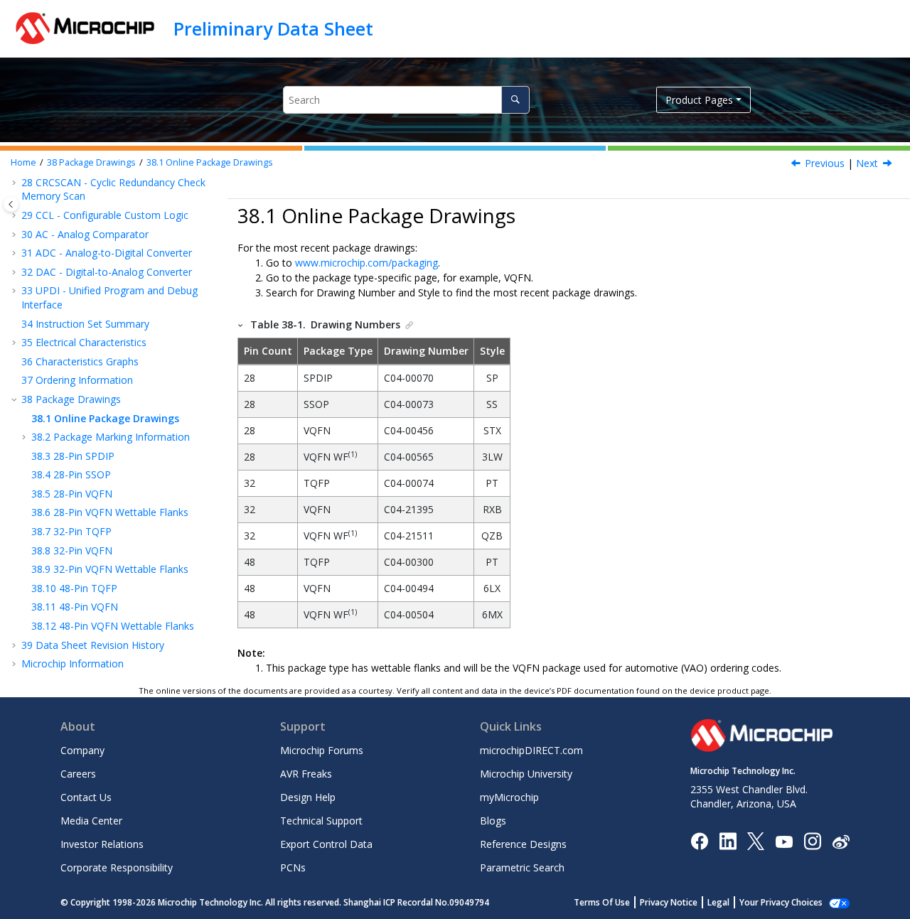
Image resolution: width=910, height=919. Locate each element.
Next (867, 163)
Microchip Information (72, 663)
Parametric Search (522, 867)
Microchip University (526, 773)
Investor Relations (102, 844)
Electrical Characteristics (83, 342)
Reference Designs (523, 844)
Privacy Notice (668, 902)
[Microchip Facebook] (699, 840)
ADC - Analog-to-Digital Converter (106, 252)
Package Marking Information (110, 437)
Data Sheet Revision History (92, 645)
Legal (718, 902)
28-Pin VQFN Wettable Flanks (109, 512)
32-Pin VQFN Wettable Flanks (109, 569)
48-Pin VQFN (74, 606)
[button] (15, 215)
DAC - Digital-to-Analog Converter (106, 272)
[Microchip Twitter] (755, 840)
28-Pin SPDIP (72, 456)
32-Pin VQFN (71, 550)
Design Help (308, 797)
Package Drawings (91, 162)
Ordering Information (77, 380)
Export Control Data (326, 844)
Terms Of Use (602, 902)
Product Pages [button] (699, 100)
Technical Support (321, 820)
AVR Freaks (306, 773)
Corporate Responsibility (116, 867)
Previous (825, 163)
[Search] (515, 100)
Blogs (493, 820)
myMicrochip (509, 797)
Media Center (91, 820)
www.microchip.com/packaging (366, 262)
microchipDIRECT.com (531, 750)
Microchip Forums (321, 750)
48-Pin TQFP (74, 588)
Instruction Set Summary (85, 323)
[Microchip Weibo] (841, 841)
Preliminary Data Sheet (273, 28)
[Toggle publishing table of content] (11, 204)
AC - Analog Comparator (85, 234)
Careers (78, 773)
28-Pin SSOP (71, 474)
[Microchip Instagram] (812, 840)
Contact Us (86, 797)
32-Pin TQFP (71, 531)
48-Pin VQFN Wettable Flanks (112, 626)
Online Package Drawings (209, 162)
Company (82, 750)
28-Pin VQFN (71, 493)
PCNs (293, 867)
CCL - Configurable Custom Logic (104, 215)
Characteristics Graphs (80, 361)
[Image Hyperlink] (784, 841)
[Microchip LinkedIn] (728, 840)
